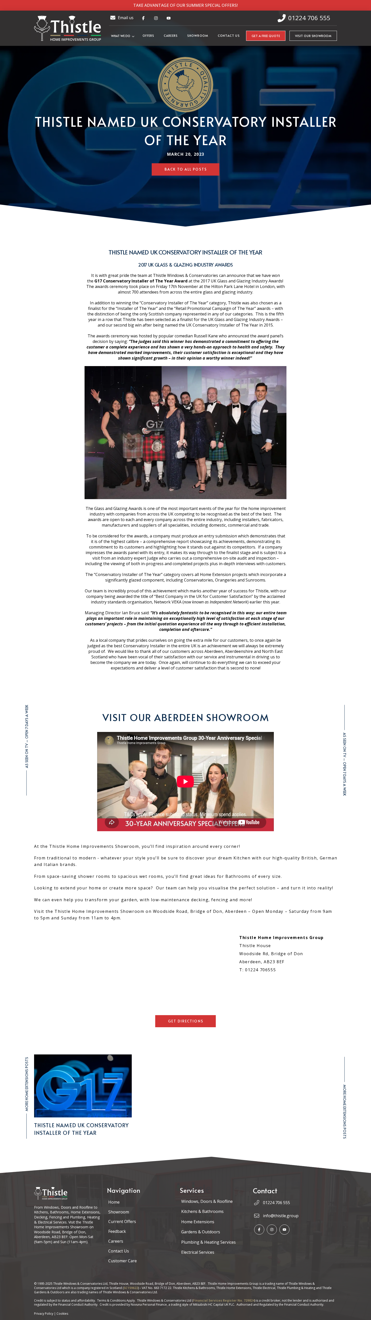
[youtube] (169, 18)
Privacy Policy (43, 1313)
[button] (123, 36)
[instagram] (156, 18)
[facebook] (143, 18)
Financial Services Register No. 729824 (223, 1300)
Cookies (62, 1313)
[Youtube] (284, 1230)
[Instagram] (272, 1230)
